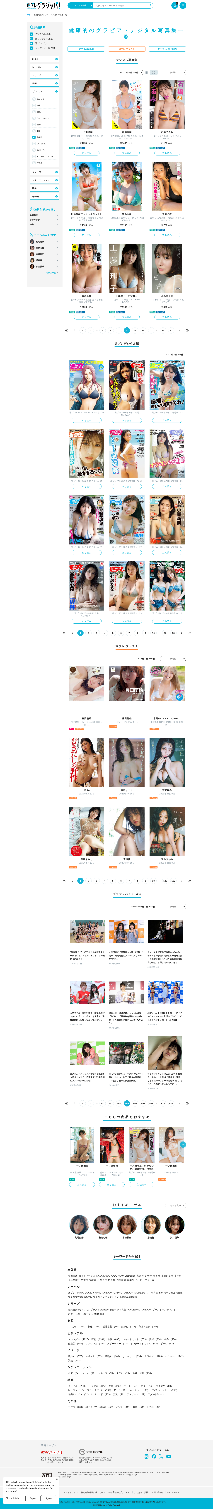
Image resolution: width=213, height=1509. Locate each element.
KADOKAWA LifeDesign (123, 1275)
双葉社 (130, 1280)
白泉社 (111, 1280)
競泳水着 (111, 1326)
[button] (183, 1145)
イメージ (36, 172)
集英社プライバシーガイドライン (62, 1492)
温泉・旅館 (142, 1373)
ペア (74, 1373)
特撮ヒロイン (79, 1394)
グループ (106, 1373)
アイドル (98, 1386)
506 (165, 881)
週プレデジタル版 (44, 38)
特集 (32, 224)
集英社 (156, 1275)
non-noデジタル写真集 (171, 1292)
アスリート (136, 1394)
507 (173, 881)
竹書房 (84, 1280)
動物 (139, 1407)
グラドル (78, 1386)
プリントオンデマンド (164, 1309)
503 (111, 1103)
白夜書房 (121, 1280)
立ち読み (87, 153)
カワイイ (154, 1356)
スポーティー (42, 150)
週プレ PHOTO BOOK (80, 1292)
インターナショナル (45, 156)
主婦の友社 (167, 1275)
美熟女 (113, 1356)
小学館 (177, 1275)
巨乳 (39, 105)
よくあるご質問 (141, 1492)
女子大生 (164, 1386)
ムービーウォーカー (145, 1280)
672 (171, 1103)
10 (143, 330)
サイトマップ (173, 1492)
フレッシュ (41, 144)
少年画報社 (74, 1280)
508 (151, 1103)
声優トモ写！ (75, 1313)
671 (163, 1103)
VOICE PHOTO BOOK (139, 1309)
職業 (34, 188)
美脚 (39, 124)
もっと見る (175, 1205)
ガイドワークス (87, 1275)
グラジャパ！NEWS (45, 48)
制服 (95, 1326)
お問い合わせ (158, 1492)
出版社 (35, 59)
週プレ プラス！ (43, 43)
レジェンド (101, 1394)
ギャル (39, 163)
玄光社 (140, 1275)
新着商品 (34, 215)
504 (119, 1103)
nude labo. (99, 1313)
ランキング (35, 220)
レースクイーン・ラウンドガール (90, 1390)
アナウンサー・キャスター (131, 1390)
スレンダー (41, 99)
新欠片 (103, 1280)
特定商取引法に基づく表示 (93, 1492)
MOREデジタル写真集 (146, 1292)
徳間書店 (94, 1280)
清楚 (75, 1360)
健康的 (39, 137)
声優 (148, 1386)
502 (102, 1103)
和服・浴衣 (148, 1326)
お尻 (39, 112)
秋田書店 (72, 1275)
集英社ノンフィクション (106, 1297)
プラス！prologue (99, 1309)
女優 (115, 1386)
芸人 (119, 1394)
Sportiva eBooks (128, 1297)
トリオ (89, 1373)
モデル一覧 (51, 272)
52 (165, 633)
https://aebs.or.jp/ (64, 1477)
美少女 (76, 1356)
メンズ (124, 1407)
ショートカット (43, 118)
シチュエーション (41, 180)
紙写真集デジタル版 (78, 1309)
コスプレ (77, 1326)
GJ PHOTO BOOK (123, 1292)
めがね (129, 1326)
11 (151, 330)
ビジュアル (37, 91)
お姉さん (94, 1356)
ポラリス (88, 1313)
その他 (35, 196)
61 (171, 330)
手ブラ (76, 1407)
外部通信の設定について (120, 1492)
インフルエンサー (164, 1390)
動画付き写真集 (118, 1309)
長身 (39, 131)
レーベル (36, 67)
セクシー (175, 1356)
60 (163, 330)
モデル (132, 1386)
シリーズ (36, 75)
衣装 (34, 83)
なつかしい (132, 1356)
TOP (28, 15)
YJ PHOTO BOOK (102, 1292)
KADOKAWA (103, 1275)
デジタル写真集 (43, 34)
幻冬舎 (148, 1275)
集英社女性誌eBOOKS (80, 1297)
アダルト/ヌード (156, 1394)
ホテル (123, 1373)
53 (173, 633)
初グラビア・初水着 (99, 1407)
